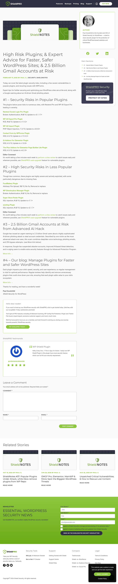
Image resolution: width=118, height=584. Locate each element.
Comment (7, 391)
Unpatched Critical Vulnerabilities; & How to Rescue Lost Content (97, 477)
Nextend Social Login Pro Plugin (15, 112)
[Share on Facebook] (87, 53)
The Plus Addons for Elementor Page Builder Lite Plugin (25, 148)
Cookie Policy (102, 578)
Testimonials (76, 556)
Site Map (98, 563)
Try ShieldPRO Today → (18, 327)
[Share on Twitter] (97, 53)
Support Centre (54, 559)
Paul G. (19, 472)
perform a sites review (46, 157)
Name (6, 415)
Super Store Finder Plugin (13, 198)
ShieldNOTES (42, 78)
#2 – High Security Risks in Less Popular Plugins (96, 68)
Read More (8, 485)
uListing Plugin (9, 205)
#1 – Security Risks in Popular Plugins (93, 65)
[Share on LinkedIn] (106, 53)
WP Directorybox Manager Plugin (16, 190)
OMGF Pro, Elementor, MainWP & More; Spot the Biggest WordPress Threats (58, 479)
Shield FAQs (53, 563)
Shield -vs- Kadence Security (81, 563)
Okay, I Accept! (102, 574)
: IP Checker (33, 559)
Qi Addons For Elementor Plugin (15, 140)
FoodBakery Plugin (10, 183)
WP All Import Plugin (11, 126)
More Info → (8, 254)
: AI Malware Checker (35, 556)
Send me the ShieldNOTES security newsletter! (81, 533)
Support (89, 4)
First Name (64, 506)
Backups (68, 4)
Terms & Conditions (101, 556)
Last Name (64, 513)
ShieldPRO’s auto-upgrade (31, 160)
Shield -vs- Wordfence (79, 559)
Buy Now (105, 4)
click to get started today (55, 307)
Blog (82, 4)
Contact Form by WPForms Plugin (16, 133)
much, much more (50, 316)
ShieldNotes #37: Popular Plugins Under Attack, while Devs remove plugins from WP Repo (20, 479)
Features (59, 4)
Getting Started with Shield (57, 556)
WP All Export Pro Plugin (13, 119)
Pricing (76, 4)
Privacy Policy (99, 559)
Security (32, 78)
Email (44, 415)
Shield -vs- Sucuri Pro (79, 567)
